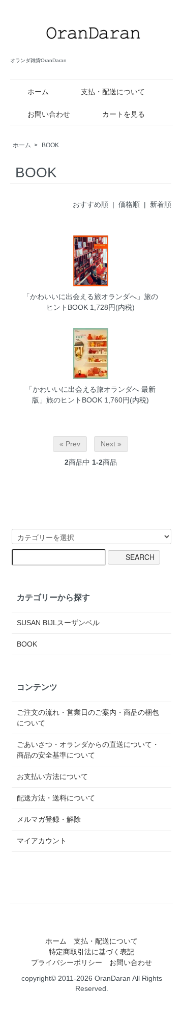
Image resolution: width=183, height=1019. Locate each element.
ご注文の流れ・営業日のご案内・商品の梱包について (88, 717)
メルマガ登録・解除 (49, 819)
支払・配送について (113, 92)
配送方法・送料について (56, 798)
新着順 (160, 204)
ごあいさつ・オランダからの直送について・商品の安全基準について (88, 749)
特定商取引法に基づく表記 (91, 952)
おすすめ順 (90, 204)
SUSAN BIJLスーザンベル (58, 623)
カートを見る (123, 114)
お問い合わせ (48, 114)
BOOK (50, 145)
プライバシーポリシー (66, 962)
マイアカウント (42, 841)
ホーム (38, 92)
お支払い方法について (52, 776)
